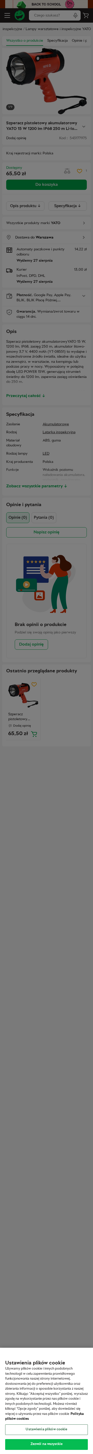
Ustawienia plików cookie (46, 1429)
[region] (46, 1401)
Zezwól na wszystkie (46, 1444)
